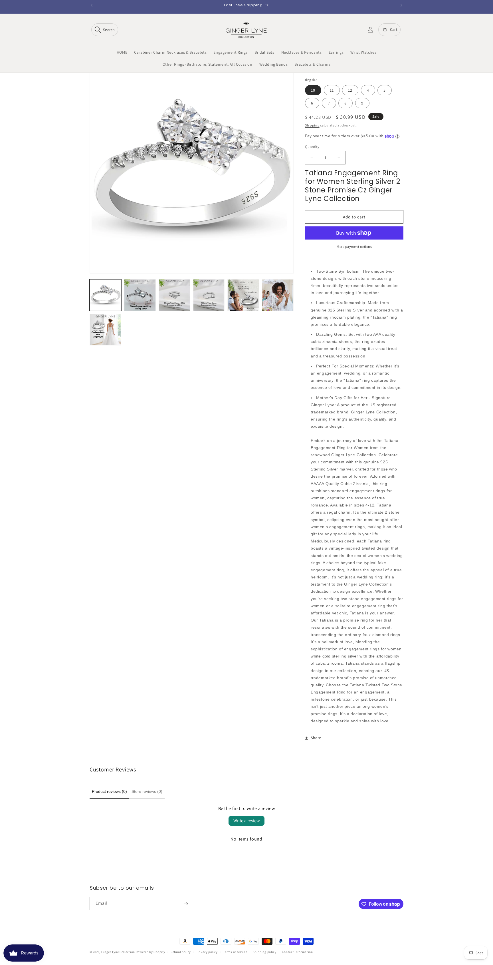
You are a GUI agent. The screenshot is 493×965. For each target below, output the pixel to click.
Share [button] (316, 737)
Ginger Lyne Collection (118, 952)
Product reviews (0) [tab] (109, 791)
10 (313, 90)
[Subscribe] (185, 903)
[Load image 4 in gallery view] (209, 295)
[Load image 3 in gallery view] (174, 295)
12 (350, 90)
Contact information (297, 952)
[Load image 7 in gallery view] (105, 329)
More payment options (354, 246)
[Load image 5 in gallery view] (243, 295)
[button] (106, 29)
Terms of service (235, 952)
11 (332, 90)
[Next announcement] (401, 5)
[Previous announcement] (91, 5)
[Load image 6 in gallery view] (278, 295)
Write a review (246, 821)
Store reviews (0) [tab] (147, 791)
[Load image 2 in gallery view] (140, 295)
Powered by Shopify (150, 952)
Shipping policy (264, 952)
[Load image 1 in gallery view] (105, 295)
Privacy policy (207, 952)
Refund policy (181, 952)
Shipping (312, 125)
